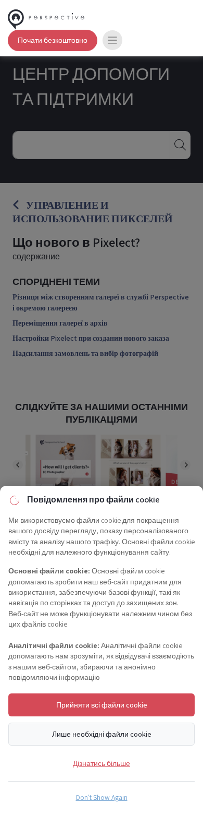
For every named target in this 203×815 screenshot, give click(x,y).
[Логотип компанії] (46, 17)
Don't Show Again (102, 797)
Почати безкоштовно (52, 40)
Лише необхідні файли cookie (101, 734)
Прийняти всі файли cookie (101, 705)
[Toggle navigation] (112, 40)
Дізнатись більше (101, 763)
